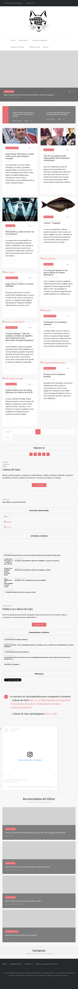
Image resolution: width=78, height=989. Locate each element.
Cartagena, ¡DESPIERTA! (12, 664)
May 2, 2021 (51, 713)
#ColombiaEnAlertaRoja (22, 703)
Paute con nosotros (13, 3)
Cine (14, 110)
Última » (7, 437)
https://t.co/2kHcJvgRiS (40, 700)
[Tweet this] (22, 189)
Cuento (46, 225)
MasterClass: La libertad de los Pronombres (30, 580)
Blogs (46, 47)
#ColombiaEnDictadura (48, 703)
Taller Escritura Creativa (12, 97)
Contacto (30, 3)
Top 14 (23, 110)
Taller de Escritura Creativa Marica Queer (20, 592)
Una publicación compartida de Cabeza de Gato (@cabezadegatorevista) (30, 787)
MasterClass (9, 938)
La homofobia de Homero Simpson (16, 639)
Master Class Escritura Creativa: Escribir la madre (32, 570)
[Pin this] (31, 189)
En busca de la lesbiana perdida (54, 375)
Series (7, 236)
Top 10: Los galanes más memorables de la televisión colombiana (56, 158)
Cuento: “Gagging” (52, 222)
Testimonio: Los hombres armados (55, 323)
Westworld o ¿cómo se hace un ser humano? (19, 232)
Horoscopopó (9, 836)
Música (46, 277)
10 (60, 432)
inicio (13, 40)
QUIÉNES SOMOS (16, 964)
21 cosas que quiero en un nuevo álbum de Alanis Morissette (56, 272)
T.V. (11, 236)
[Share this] (17, 189)
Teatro (52, 327)
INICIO (4, 964)
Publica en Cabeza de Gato (47, 964)
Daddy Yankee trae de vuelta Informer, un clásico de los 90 (19, 391)
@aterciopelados (61, 700)
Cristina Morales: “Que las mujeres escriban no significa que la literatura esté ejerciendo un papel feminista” (19, 337)
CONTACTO (29, 964)
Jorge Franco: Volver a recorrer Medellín (19, 284)
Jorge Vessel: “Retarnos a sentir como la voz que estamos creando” (19, 156)
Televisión (47, 163)
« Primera (7, 432)
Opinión (52, 379)
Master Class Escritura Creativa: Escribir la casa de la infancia (37, 560)
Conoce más (34, 47)
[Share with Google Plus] (26, 189)
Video (53, 110)
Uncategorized (54, 277)
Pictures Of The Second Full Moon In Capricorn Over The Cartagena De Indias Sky (32, 555)
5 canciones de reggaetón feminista (16, 652)
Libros (18, 110)
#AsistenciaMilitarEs (21, 707)
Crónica (46, 327)
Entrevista (9, 161)
